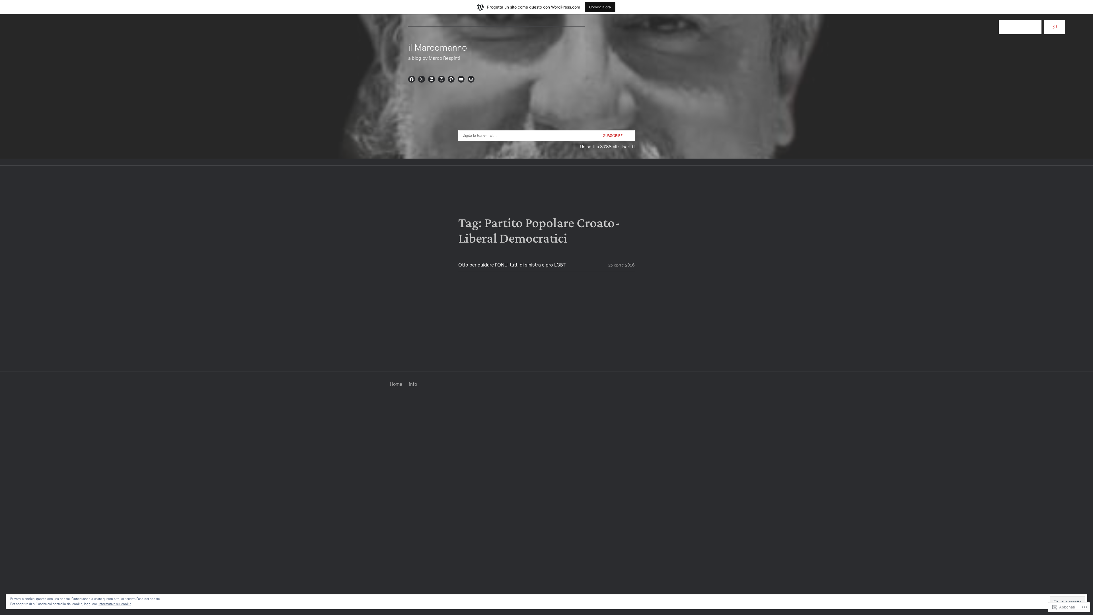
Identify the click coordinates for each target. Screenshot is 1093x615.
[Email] (471, 79)
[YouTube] (461, 79)
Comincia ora (600, 7)
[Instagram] (441, 79)
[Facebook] (411, 79)
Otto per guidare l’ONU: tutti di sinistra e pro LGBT (512, 265)
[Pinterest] (451, 79)
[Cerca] (1054, 27)
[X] (421, 79)
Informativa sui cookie (114, 604)
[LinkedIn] (431, 79)
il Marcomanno (437, 47)
